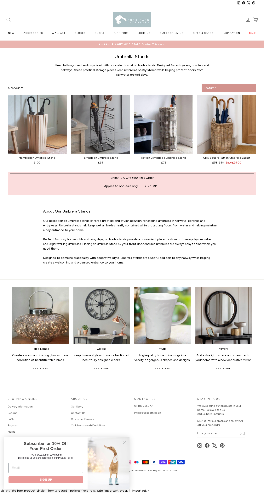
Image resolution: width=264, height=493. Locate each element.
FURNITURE (121, 33)
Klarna (11, 431)
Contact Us (78, 413)
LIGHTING (144, 33)
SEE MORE (40, 368)
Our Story (77, 406)
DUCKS (99, 33)
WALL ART (58, 33)
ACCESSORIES (33, 33)
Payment (13, 425)
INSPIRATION (231, 33)
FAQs (11, 419)
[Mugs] (162, 315)
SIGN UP (45, 479)
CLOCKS (80, 33)
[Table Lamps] (40, 315)
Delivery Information (20, 406)
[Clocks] (101, 315)
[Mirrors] (223, 315)
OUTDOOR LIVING (172, 33)
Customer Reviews (82, 419)
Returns (12, 413)
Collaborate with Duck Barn (88, 425)
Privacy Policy (65, 458)
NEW (11, 33)
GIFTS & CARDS (203, 33)
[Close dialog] (124, 442)
